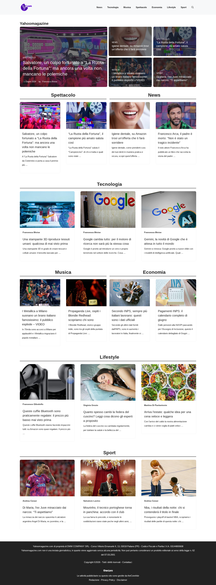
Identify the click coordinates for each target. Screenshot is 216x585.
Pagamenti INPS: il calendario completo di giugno (172, 315)
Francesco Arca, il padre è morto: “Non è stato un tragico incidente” (175, 138)
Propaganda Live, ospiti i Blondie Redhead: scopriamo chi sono (84, 315)
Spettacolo (141, 7)
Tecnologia (112, 7)
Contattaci (127, 562)
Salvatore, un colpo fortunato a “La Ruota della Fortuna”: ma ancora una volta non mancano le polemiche (63, 68)
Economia (157, 7)
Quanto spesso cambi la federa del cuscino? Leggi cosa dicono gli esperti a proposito (108, 416)
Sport (183, 7)
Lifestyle (171, 7)
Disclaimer (122, 580)
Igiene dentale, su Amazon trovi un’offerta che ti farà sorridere (129, 138)
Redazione (94, 580)
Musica (127, 7)
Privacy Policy (108, 580)
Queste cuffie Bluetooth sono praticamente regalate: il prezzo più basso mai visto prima (45, 415)
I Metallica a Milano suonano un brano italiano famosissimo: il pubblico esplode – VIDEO (130, 77)
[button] (192, 7)
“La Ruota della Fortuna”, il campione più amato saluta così (172, 46)
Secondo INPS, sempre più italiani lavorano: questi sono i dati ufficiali (129, 315)
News (99, 7)
